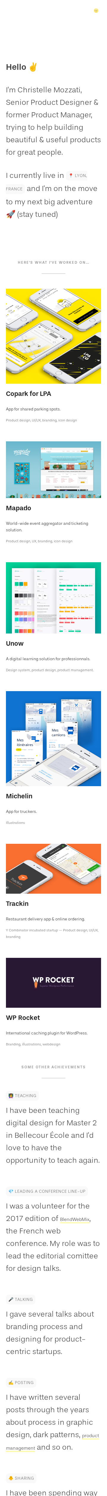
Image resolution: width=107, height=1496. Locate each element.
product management (44, 1447)
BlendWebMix (30, 1231)
